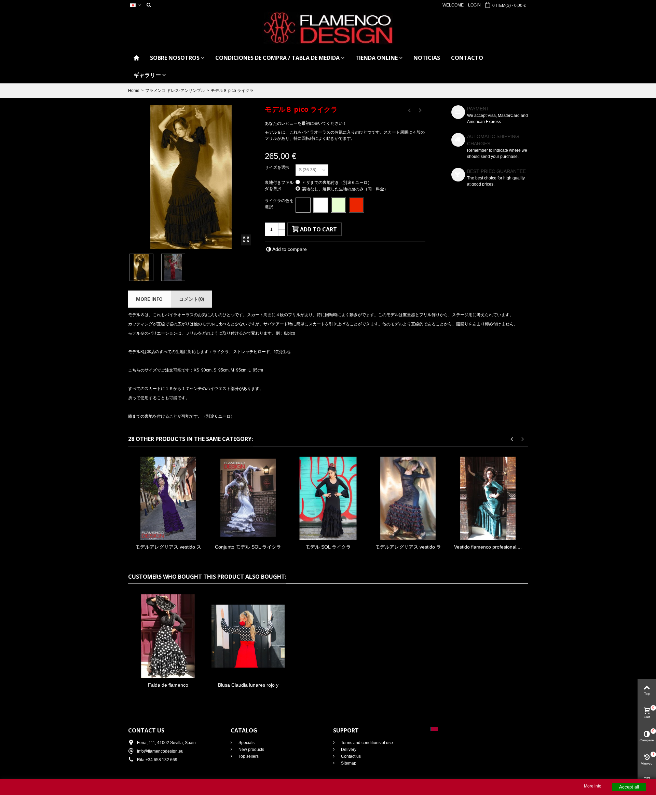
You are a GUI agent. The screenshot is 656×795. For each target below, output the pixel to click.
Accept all (629, 787)
